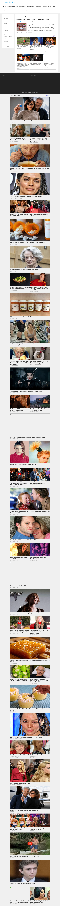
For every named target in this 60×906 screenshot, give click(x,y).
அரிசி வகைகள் (6, 34)
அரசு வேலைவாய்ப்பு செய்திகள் (7, 31)
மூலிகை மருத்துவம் (7, 46)
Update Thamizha (8, 2)
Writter (25, 21)
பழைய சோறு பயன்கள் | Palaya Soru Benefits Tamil (33, 19)
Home (5, 16)
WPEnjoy (36, 92)
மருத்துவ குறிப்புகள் (7, 43)
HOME (3, 75)
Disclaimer (33, 78)
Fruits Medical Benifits (8, 20)
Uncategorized (6, 25)
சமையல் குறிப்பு (6, 41)
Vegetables (6, 28)
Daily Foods (6, 18)
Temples (5, 23)
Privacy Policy (33, 75)
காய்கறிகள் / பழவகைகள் (8, 36)
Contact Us (33, 77)
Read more (30, 32)
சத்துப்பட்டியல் (6, 38)
